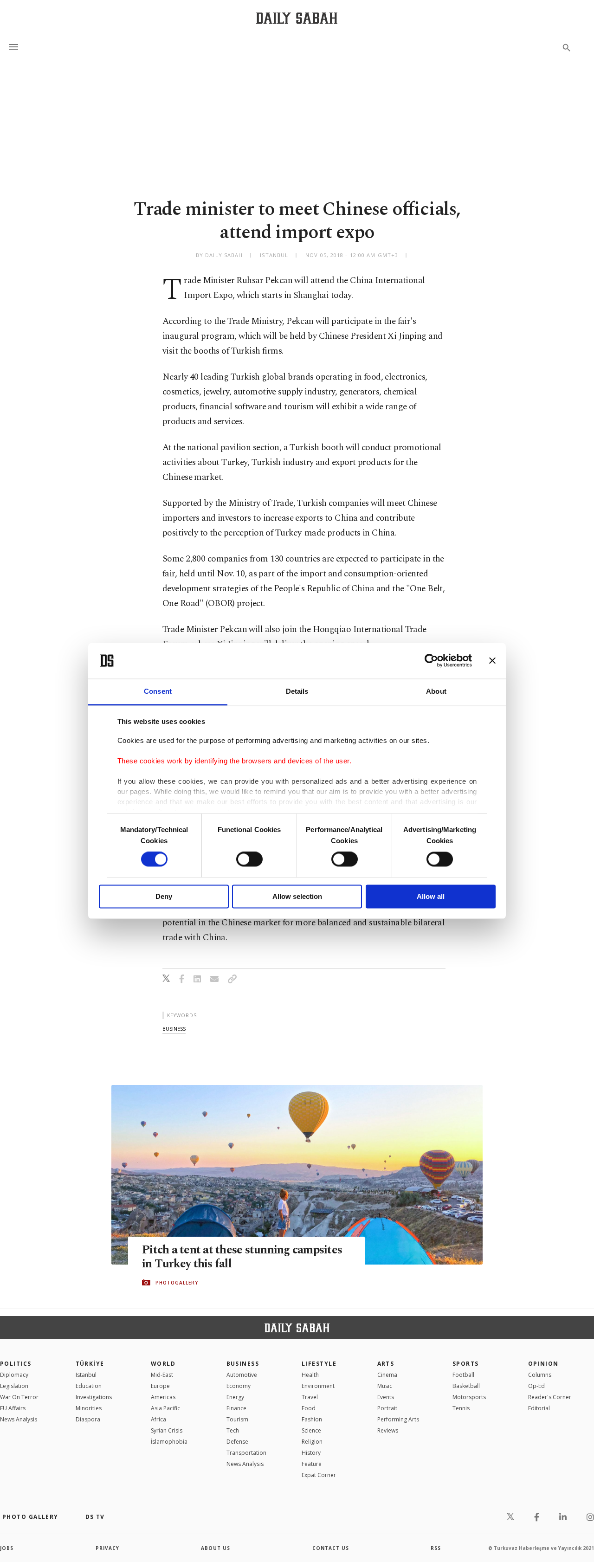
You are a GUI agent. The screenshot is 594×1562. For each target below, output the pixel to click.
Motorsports (469, 1397)
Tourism (237, 1419)
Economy (238, 1386)
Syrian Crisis (166, 1430)
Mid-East (162, 1375)
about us (215, 1548)
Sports (465, 1364)
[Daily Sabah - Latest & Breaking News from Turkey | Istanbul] (296, 18)
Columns (539, 1375)
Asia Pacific (165, 1408)
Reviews (387, 1430)
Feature (312, 1464)
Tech (232, 1430)
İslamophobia (169, 1442)
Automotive (241, 1375)
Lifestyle (319, 1364)
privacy (107, 1548)
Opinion (543, 1364)
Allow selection (297, 896)
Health (310, 1375)
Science (311, 1430)
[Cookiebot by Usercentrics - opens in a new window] (431, 661)
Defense (237, 1442)
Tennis (461, 1408)
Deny (163, 896)
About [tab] (436, 691)
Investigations (94, 1397)
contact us (330, 1548)
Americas (163, 1397)
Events (385, 1397)
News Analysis (18, 1419)
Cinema (387, 1375)
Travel (310, 1397)
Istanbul (86, 1375)
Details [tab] (297, 691)
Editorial (539, 1408)
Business (242, 1364)
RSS (436, 1548)
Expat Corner (319, 1475)
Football (463, 1375)
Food (309, 1408)
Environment (318, 1386)
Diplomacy (14, 1375)
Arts (385, 1364)
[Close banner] (492, 661)
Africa (158, 1419)
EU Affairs (13, 1408)
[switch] (249, 859)
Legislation (14, 1386)
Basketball (466, 1386)
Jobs (6, 1548)
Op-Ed (536, 1386)
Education (89, 1386)
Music (384, 1386)
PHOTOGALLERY (176, 1282)
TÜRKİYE (90, 1364)
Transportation (246, 1453)
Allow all (431, 896)
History (311, 1453)
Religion (312, 1442)
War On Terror (19, 1397)
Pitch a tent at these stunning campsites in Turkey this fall (242, 1257)
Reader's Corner (549, 1397)
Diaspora (88, 1419)
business (174, 1028)
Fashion (312, 1419)
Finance (236, 1408)
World (163, 1364)
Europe (160, 1386)
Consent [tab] (158, 691)
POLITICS (16, 1364)
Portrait (387, 1408)
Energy (235, 1397)
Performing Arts (398, 1419)
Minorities (89, 1408)
